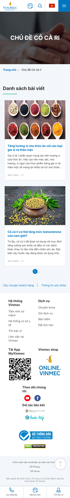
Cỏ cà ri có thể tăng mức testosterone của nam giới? (34, 234)
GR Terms (35, 471)
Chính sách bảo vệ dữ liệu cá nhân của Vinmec (35, 462)
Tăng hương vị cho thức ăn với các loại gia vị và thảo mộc (35, 148)
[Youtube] (27, 398)
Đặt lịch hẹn (45, 325)
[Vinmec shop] (50, 365)
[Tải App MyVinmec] (20, 369)
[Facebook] (37, 398)
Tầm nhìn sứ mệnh (16, 313)
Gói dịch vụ (45, 313)
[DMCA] (35, 446)
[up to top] (60, 464)
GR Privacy (35, 467)
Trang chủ (9, 70)
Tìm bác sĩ (15, 331)
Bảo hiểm (44, 319)
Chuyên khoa (46, 307)
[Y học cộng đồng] (35, 411)
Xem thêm (13, 175)
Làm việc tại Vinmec (16, 338)
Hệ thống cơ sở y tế (19, 323)
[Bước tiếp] (35, 418)
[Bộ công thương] (35, 435)
